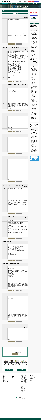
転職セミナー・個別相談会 (23, 375)
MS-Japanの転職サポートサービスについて (34, 18)
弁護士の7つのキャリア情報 (32, 382)
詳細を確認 (19, 81)
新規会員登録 (30, 1)
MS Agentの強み (31, 376)
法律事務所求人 (4, 380)
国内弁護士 (3, 383)
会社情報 (20, 1)
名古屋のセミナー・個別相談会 (24, 379)
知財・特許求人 (4, 378)
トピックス (23, 3)
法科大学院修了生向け (36, 3)
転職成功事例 (31, 378)
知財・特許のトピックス (23, 387)
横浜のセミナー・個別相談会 (23, 378)
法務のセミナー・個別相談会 (23, 381)
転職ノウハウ (29, 3)
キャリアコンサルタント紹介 (32, 377)
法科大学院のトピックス (23, 390)
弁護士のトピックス (23, 388)
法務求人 (3, 377)
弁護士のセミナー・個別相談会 (24, 382)
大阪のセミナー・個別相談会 (23, 380)
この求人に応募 (11, 81)
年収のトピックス (22, 391)
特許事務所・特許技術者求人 (5, 381)
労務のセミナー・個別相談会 (23, 383)
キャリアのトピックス (23, 392)
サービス (11, 3)
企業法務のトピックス (23, 386)
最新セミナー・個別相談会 (23, 376)
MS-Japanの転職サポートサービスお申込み (34, 379)
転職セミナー (17, 3)
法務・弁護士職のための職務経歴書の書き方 (34, 383)
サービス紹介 (31, 375)
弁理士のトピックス (23, 389)
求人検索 (5, 3)
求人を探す (8, 369)
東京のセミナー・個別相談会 (23, 377)
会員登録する (21, 369)
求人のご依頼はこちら (24, 1)
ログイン (36, 1)
